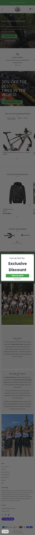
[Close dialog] (33, 255)
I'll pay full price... (17, 278)
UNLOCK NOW (17, 275)
